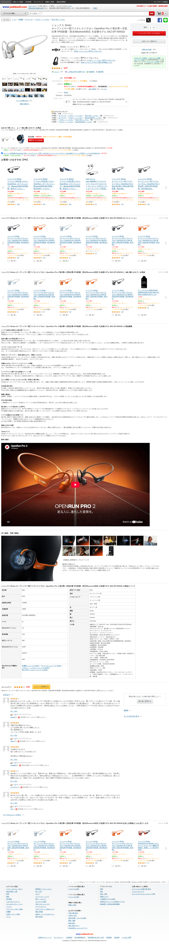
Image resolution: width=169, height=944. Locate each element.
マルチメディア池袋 (153, 61)
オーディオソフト (40, 906)
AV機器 (54, 113)
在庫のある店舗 (146, 49)
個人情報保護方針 (80, 937)
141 (18, 204)
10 (44, 257)
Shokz (66, 92)
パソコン (9, 906)
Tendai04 (13, 765)
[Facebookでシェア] (160, 22)
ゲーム (8, 916)
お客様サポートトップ (45, 937)
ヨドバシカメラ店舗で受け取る (141, 889)
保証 (101, 891)
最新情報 (100, 71)
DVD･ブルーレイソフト (42, 904)
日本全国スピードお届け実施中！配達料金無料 (152, 6)
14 (122, 204)
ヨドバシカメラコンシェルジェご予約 (143, 894)
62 (44, 204)
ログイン (31, 6)
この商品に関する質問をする (76, 71)
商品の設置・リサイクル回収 (77, 918)
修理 (101, 889)
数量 (145, 27)
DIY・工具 (38, 891)
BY (11, 809)
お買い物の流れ (73, 913)
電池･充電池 (39, 911)
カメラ (37, 894)
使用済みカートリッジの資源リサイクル (112, 901)
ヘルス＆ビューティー (13, 901)
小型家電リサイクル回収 (107, 899)
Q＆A (126, 710)
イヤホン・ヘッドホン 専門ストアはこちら (101, 60)
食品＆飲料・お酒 (11, 891)
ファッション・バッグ (42, 896)
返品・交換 (103, 894)
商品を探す (71, 923)
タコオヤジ (14, 787)
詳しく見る (14, 711)
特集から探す (72, 905)
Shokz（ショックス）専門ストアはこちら (88, 51)
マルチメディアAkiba (140, 58)
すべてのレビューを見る (12, 815)
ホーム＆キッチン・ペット (14, 904)
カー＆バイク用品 (40, 901)
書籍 (7, 896)
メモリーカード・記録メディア (44, 909)
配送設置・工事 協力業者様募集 (110, 904)
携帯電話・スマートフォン (43, 889)
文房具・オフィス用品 (13, 914)
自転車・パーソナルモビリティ (44, 914)
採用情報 (109, 937)
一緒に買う (13, 261)
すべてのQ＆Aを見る (131, 716)
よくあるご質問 (126, 937)
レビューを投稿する (41, 687)
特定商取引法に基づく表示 (96, 937)
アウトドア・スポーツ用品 (14, 909)
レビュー (57, 71)
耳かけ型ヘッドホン (91, 116)
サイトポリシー (58, 937)
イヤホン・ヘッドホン (75, 116)
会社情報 (116, 937)
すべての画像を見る (22, 100)
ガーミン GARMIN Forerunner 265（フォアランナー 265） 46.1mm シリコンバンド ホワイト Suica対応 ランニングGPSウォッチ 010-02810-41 (51, 153)
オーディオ (62, 116)
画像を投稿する (24, 104)
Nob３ (12, 741)
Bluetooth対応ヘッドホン (93, 118)
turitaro (13, 717)
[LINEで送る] (165, 22)
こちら (69, 6)
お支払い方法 (72, 915)
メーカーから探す (73, 889)
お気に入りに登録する (149, 41)
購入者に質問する (144, 701)
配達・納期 (71, 920)
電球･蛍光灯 (39, 916)
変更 (95, 8)
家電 (7, 894)
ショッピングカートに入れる (149, 33)
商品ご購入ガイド (73, 925)
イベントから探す (73, 897)
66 (70, 204)
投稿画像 (91, 71)
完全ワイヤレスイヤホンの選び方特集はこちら (96, 62)
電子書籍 (9, 899)
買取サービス (104, 896)
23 (148, 204)
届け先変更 (92, 89)
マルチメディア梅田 (154, 58)
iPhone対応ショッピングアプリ (77, 928)
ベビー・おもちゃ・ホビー (14, 889)
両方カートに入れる (36, 140)
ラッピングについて (138, 891)
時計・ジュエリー (40, 899)
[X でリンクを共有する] (148, 22)
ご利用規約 (69, 937)
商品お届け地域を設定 (35, 8)
